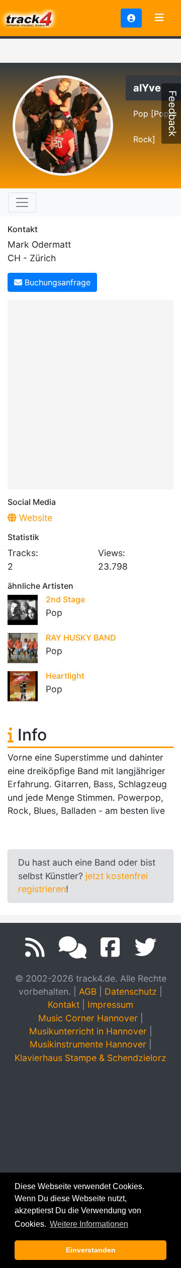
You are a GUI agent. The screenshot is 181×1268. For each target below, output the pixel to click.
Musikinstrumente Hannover (88, 1044)
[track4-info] (72, 947)
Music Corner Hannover (88, 1018)
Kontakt (63, 1004)
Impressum (110, 1004)
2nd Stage (65, 599)
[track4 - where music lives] (29, 17)
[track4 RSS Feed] (35, 947)
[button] (131, 18)
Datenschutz (131, 991)
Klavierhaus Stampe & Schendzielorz (90, 1057)
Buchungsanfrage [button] (56, 282)
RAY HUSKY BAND (81, 637)
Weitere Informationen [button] (89, 1224)
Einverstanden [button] (91, 1250)
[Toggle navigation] (159, 18)
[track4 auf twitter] (145, 947)
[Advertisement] (90, 392)
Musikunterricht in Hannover (88, 1031)
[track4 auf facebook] (110, 947)
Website (34, 517)
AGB (88, 991)
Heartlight (65, 676)
